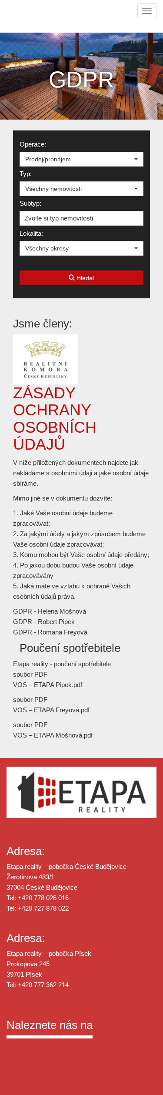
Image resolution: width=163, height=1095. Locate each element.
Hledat (84, 277)
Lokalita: (31, 233)
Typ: (26, 173)
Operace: (33, 144)
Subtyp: (30, 203)
